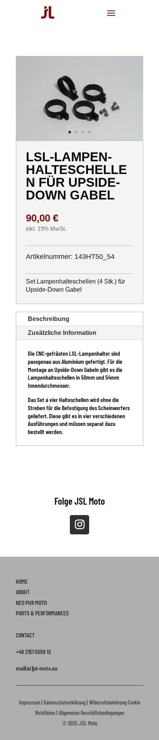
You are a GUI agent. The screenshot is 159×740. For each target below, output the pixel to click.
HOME (22, 581)
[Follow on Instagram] (79, 524)
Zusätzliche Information (62, 332)
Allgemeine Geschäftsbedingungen (91, 713)
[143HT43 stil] (79, 138)
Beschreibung (48, 319)
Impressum (29, 702)
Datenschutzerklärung (65, 702)
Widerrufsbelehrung (108, 702)
